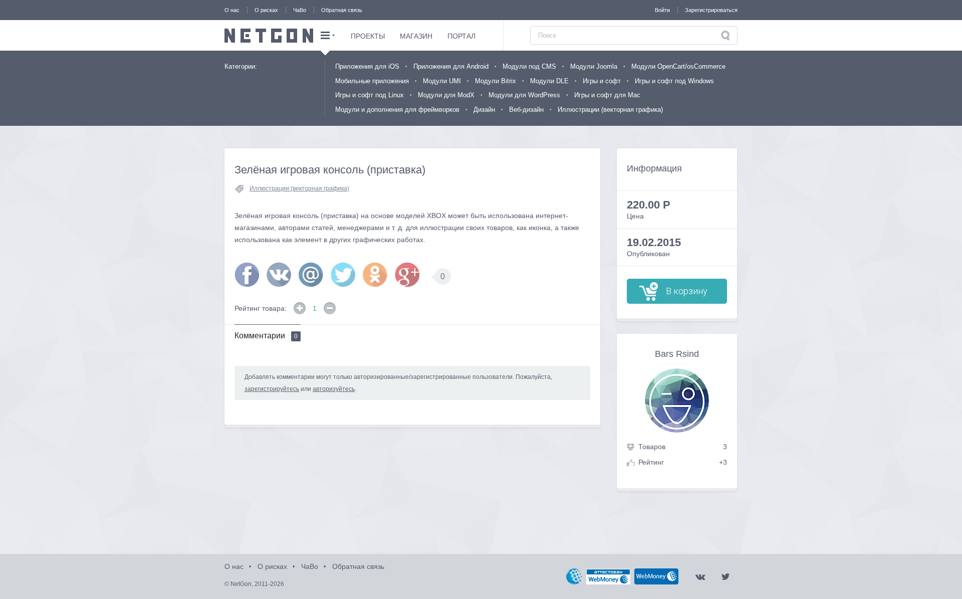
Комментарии (266, 335)
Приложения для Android (451, 66)
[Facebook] (247, 274)
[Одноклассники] (375, 274)
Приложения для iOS (367, 66)
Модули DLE (549, 81)
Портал (461, 36)
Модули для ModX (446, 95)
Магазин (416, 36)
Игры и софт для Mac (607, 95)
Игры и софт (602, 81)
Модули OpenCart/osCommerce (678, 66)
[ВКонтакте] (279, 274)
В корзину (686, 291)
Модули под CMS (529, 66)
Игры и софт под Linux (369, 95)
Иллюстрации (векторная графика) (610, 109)
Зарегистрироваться (711, 10)
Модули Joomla (593, 66)
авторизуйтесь (334, 388)
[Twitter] (343, 274)
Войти (662, 10)
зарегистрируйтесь (272, 388)
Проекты (368, 36)
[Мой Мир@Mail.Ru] (311, 274)
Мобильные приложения (372, 81)
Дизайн (484, 109)
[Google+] (407, 274)
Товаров (651, 447)
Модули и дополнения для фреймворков (397, 109)
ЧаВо (299, 10)
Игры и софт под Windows (674, 81)
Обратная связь (341, 10)
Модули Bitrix (495, 81)
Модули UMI (442, 81)
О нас (231, 10)
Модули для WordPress (524, 95)
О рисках (266, 10)
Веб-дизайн (526, 109)
